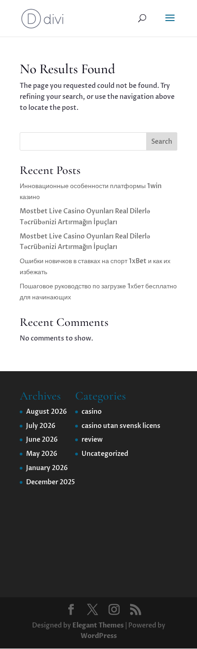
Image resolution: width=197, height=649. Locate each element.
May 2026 (41, 453)
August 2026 (46, 411)
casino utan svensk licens (121, 426)
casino (92, 411)
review (92, 439)
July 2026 (40, 426)
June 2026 (42, 439)
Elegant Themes (98, 625)
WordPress (99, 636)
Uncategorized (105, 453)
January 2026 (47, 468)
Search (161, 141)
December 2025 (50, 482)
